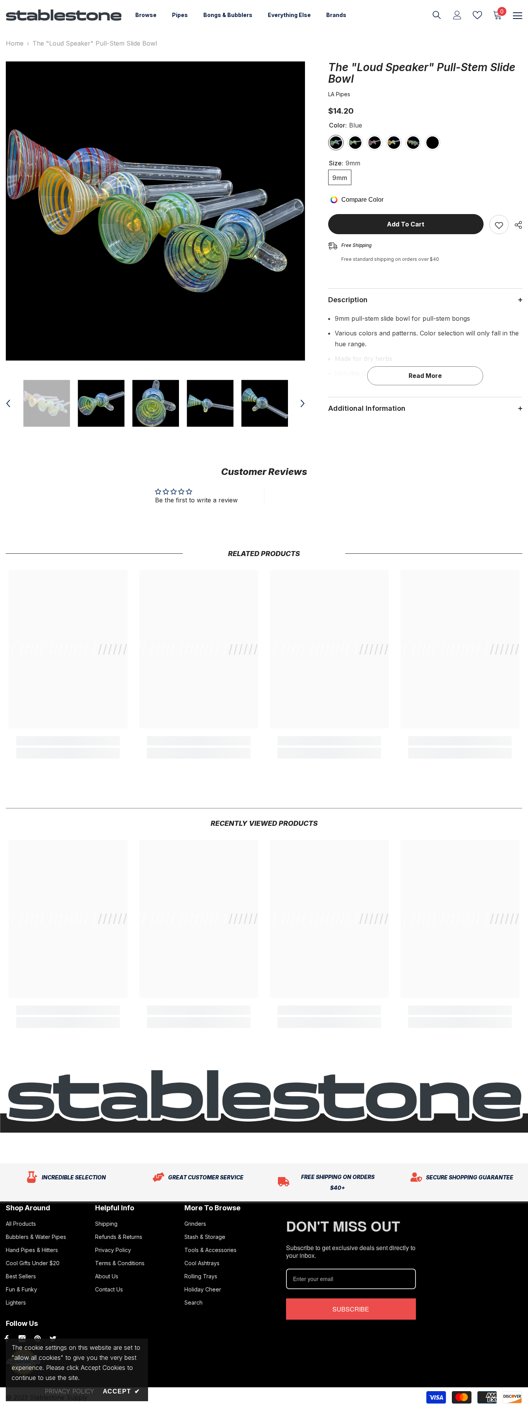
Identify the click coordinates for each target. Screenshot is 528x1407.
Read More (425, 375)
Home (15, 43)
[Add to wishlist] (499, 224)
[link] (68, 740)
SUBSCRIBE (350, 1309)
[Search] (437, 15)
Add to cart (405, 224)
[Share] (515, 225)
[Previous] (8, 403)
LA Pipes (339, 94)
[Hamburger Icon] (517, 15)
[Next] (302, 403)
